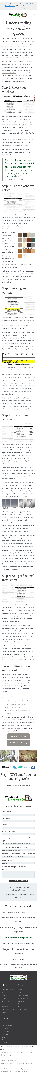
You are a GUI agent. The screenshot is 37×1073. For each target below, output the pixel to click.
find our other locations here (25, 370)
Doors (19, 992)
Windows (20, 990)
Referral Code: (7, 860)
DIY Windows (6, 1031)
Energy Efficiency (23, 995)
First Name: (6, 812)
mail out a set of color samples (15, 264)
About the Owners (7, 990)
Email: (4, 825)
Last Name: (6, 818)
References (5, 1040)
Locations (5, 1004)
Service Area (5, 1001)
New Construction (7, 1026)
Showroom (5, 998)
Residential (5, 1034)
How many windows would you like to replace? (16, 839)
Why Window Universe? (15, 707)
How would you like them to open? (15, 847)
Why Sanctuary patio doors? (16, 704)
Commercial (5, 1037)
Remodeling (5, 1023)
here (26, 145)
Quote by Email (22, 1010)
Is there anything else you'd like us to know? (16, 868)
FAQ (3, 992)
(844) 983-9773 (10, 1061)
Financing (4, 995)
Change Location (26, 8)
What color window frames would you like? (18, 854)
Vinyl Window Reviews (8, 1010)
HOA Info (4, 1043)
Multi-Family (5, 1028)
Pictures (20, 1007)
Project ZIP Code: (8, 831)
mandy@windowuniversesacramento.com (18, 1063)
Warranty (20, 1004)
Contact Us (5, 1012)
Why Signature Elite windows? (17, 701)
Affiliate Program (7, 1007)
